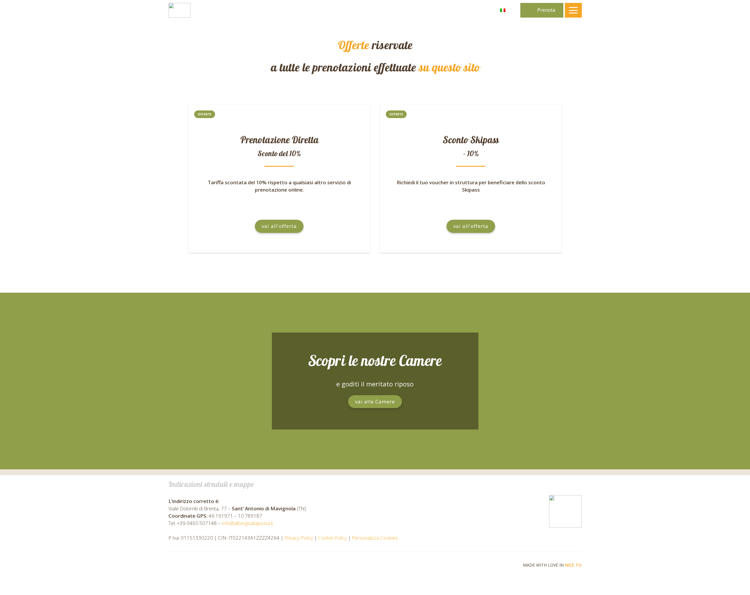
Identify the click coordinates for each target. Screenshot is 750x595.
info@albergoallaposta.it (247, 523)
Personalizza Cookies (375, 537)
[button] (506, 10)
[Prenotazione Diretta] (279, 179)
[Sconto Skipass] (471, 179)
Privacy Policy (298, 537)
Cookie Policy (332, 537)
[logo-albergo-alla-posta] (179, 10)
